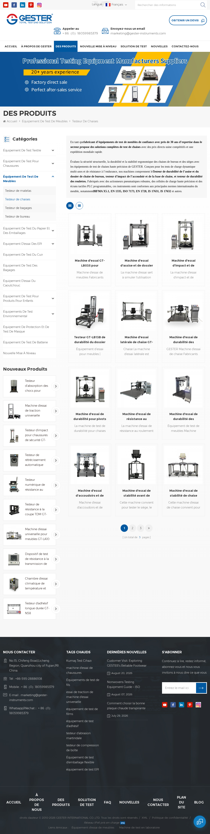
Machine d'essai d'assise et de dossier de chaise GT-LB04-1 (136, 263)
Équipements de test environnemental (18, 314)
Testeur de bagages (18, 208)
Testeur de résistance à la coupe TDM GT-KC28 (36, 510)
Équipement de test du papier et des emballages (26, 231)
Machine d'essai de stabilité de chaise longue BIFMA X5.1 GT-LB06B (183, 493)
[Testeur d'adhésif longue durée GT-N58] (14, 609)
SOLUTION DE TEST (134, 46)
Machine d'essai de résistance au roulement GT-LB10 (136, 416)
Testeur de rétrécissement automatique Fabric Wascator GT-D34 (36, 460)
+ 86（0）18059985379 (80, 33)
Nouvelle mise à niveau (98, 46)
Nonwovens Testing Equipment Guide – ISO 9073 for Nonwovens (123, 684)
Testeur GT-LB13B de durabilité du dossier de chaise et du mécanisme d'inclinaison (89, 340)
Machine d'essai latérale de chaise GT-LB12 (136, 340)
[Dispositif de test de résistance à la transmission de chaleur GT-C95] (14, 559)
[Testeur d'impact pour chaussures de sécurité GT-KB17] (14, 436)
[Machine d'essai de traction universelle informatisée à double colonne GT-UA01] (14, 411)
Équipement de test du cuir (23, 254)
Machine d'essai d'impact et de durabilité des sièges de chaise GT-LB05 (183, 263)
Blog (199, 802)
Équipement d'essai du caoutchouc (19, 283)
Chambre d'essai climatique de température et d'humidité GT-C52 (36, 584)
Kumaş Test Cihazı (79, 661)
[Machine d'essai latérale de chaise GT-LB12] (137, 312)
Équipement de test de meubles (44, 121)
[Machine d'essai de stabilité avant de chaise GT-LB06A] (137, 465)
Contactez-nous (185, 46)
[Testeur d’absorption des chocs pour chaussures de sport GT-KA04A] (14, 386)
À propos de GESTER (36, 46)
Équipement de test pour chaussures (21, 163)
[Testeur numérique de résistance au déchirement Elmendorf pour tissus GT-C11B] (14, 485)
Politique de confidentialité (170, 817)
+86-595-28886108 (28, 679)
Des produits (66, 46)
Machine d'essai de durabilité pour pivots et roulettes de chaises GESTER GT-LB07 (89, 416)
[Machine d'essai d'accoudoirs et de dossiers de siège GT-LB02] (90, 465)
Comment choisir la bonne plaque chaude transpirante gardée (126, 706)
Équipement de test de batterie (25, 342)
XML (144, 817)
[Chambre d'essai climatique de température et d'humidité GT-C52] (14, 584)
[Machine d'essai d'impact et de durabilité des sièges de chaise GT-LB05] (183, 235)
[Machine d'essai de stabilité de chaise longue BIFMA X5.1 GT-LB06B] (183, 465)
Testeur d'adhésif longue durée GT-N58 (37, 608)
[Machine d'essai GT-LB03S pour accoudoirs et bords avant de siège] (90, 235)
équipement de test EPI (82, 769)
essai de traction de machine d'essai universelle (79, 697)
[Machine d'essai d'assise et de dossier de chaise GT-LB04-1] (137, 235)
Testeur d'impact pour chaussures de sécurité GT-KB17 (36, 435)
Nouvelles (159, 46)
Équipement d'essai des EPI (22, 244)
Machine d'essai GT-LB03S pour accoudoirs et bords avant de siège (90, 263)
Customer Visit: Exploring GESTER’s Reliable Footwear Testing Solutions (126, 663)
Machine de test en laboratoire (139, 827)
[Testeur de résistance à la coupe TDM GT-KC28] (14, 510)
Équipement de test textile (22, 150)
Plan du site (181, 802)
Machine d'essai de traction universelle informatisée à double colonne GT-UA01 (36, 411)
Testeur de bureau (17, 216)
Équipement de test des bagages (20, 268)
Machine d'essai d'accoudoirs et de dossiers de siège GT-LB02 (90, 493)
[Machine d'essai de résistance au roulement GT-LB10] (137, 388)
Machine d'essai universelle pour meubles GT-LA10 (37, 534)
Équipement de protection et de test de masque (26, 329)
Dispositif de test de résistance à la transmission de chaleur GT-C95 (37, 559)
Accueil (11, 46)
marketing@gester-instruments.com (138, 33)
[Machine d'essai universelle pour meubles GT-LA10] (14, 535)
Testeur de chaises (85, 121)
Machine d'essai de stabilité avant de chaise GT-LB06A (136, 493)
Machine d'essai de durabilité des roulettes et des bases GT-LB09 (183, 340)
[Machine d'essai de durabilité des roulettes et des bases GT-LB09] (183, 312)
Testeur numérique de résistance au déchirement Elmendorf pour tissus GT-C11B (36, 485)
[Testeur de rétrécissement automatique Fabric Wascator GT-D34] (14, 461)
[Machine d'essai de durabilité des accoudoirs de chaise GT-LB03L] (183, 388)
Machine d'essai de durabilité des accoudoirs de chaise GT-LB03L (183, 416)
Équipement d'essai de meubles (93, 827)
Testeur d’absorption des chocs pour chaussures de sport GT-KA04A (36, 386)
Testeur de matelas (18, 191)
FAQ (107, 802)
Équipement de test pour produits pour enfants (21, 298)
